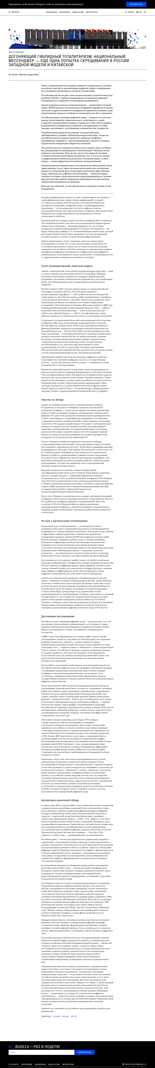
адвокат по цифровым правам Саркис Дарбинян (72, 565)
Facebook (65, 1016)
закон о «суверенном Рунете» (92, 736)
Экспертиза (91, 12)
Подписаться (136, 4)
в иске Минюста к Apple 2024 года (65, 418)
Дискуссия (78, 12)
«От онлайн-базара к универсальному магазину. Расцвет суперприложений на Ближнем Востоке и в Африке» (75, 390)
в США (81, 297)
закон (64, 691)
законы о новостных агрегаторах (68, 719)
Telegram (56, 1016)
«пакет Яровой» (69, 704)
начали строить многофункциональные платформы (83, 810)
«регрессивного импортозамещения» (59, 956)
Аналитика (64, 12)
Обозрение (51, 12)
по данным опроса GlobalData (91, 896)
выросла (52, 297)
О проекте (14, 1064)
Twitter (74, 1016)
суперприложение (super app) (91, 271)
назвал (106, 696)
